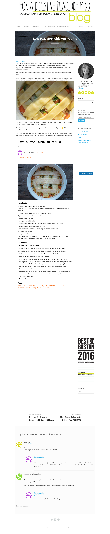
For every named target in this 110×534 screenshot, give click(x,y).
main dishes (21, 288)
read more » (81, 88)
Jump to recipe (20, 61)
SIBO (79, 137)
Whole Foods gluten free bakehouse (37, 288)
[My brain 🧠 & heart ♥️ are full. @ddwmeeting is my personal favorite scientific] (91, 268)
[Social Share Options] (79, 201)
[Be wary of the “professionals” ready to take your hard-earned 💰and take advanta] (91, 189)
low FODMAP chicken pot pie (35, 286)
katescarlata (50, 48)
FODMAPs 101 (82, 134)
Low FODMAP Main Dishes (26, 158)
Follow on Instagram (87, 173)
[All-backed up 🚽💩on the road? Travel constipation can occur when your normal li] (91, 215)
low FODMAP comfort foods (55, 286)
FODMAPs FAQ (83, 131)
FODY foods (21, 286)
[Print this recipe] (18, 146)
